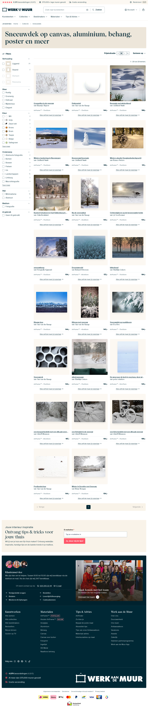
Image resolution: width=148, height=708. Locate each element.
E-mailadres (69, 530)
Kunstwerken (7, 16)
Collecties (23, 16)
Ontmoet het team (86, 597)
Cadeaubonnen (49, 600)
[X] (26, 661)
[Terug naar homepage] (17, 9)
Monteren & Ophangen (18, 600)
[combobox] (64, 10)
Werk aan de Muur (122, 611)
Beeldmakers (39, 16)
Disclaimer (65, 691)
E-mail (59, 586)
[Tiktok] (29, 661)
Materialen (55, 16)
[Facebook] (22, 661)
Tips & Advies (71, 16)
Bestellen (47, 593)
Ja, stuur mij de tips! (74, 541)
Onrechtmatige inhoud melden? (82, 691)
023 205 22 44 (46, 586)
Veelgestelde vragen (17, 593)
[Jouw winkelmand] (143, 10)
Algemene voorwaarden (51, 691)
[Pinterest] (18, 661)
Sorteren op (138, 53)
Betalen (12, 596)
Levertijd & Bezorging (51, 596)
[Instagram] (15, 661)
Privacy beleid (100, 691)
